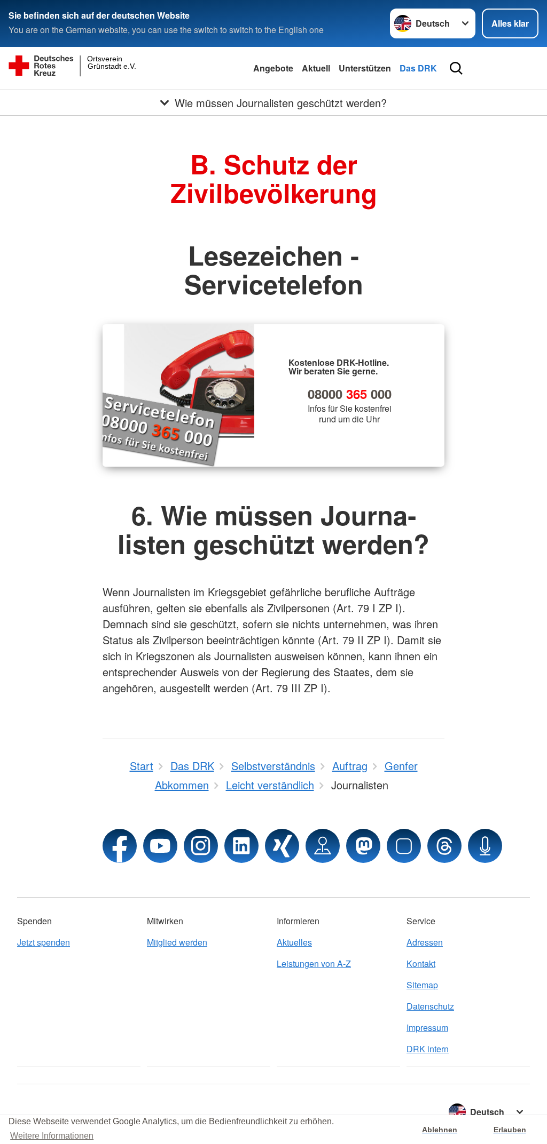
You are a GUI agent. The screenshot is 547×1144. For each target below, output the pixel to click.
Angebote (273, 68)
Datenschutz (430, 1006)
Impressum (427, 1027)
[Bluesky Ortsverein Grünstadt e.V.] (404, 846)
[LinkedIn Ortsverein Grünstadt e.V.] (241, 846)
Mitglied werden (177, 942)
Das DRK (418, 68)
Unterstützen (365, 68)
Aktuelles (294, 942)
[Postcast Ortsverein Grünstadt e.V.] (485, 846)
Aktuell (316, 68)
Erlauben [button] (510, 1129)
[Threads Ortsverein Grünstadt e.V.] (444, 846)
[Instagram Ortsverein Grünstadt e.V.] (201, 846)
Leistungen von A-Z (314, 963)
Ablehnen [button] (439, 1129)
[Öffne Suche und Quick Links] (456, 68)
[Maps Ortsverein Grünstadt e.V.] (323, 846)
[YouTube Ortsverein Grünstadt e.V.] (160, 846)
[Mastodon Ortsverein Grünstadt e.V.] (363, 846)
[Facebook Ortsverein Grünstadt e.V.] (120, 846)
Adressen (425, 942)
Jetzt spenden (43, 942)
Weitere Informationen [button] (51, 1135)
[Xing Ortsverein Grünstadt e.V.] (282, 846)
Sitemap (422, 985)
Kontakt (421, 963)
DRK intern (428, 1049)
